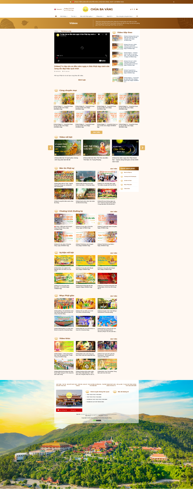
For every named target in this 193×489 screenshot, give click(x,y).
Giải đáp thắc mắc (61, 385)
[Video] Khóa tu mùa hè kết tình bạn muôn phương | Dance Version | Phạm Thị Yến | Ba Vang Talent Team (107, 330)
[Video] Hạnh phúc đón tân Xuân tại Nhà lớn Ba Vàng (85, 202)
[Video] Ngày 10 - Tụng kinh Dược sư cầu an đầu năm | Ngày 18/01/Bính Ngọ (128, 126)
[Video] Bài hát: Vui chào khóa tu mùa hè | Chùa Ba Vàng (85, 329)
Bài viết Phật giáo (86, 16)
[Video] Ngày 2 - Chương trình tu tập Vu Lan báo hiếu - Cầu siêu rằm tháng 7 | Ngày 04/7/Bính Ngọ (131, 54)
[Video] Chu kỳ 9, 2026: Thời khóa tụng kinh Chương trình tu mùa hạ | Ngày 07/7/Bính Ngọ (131, 46)
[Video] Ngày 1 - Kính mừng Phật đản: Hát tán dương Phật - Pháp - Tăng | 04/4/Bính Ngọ (63, 355)
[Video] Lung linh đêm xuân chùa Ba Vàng (63, 202)
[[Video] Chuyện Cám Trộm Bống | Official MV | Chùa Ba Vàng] (107, 303)
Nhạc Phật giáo (66, 295)
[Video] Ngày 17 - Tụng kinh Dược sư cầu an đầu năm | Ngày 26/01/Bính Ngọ (63, 108)
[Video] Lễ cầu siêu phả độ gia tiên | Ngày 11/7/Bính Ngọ (84, 268)
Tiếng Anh (59, 9)
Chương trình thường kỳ (71, 211)
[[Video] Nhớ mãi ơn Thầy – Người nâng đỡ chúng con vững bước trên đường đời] (64, 176)
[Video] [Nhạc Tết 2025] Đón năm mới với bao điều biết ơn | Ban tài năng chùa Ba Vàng (63, 312)
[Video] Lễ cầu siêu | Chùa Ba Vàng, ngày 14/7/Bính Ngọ (84, 227)
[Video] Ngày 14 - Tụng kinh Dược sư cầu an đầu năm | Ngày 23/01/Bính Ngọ (128, 108)
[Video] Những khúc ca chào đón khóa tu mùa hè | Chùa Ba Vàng (63, 329)
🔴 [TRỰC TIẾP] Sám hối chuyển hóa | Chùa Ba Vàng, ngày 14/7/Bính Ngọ (98, 2)
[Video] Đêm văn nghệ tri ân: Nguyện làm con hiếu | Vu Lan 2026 (62, 269)
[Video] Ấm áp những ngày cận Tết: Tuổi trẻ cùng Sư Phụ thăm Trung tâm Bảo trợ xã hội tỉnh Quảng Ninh (107, 203)
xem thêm (113, 168)
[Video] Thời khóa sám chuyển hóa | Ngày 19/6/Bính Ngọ (84, 245)
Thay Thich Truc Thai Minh (94, 397)
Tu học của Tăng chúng (129, 384)
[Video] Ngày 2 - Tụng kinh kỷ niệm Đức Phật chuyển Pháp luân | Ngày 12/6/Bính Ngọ (131, 79)
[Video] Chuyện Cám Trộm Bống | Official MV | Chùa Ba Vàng (107, 311)
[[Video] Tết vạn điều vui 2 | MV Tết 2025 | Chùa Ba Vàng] (85, 303)
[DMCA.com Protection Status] (96, 420)
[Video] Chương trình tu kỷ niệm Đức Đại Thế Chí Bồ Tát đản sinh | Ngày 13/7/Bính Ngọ (131, 38)
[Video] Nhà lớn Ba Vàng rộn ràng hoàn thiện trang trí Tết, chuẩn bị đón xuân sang (63, 373)
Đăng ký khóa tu (111, 385)
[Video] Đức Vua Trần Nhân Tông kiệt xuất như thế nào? (107, 372)
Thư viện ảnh (93, 385)
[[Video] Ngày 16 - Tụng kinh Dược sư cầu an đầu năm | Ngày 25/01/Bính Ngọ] (85, 98)
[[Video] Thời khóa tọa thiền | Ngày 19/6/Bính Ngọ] (107, 236)
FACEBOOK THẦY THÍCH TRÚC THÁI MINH (97, 399)
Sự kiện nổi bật (66, 252)
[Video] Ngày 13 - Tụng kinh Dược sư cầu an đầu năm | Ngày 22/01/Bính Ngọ (63, 126)
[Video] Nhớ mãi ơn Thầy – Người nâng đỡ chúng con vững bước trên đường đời (63, 185)
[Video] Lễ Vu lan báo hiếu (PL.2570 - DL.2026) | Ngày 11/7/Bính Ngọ (61, 287)
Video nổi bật (65, 137)
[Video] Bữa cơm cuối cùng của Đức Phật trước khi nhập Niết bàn (85, 354)
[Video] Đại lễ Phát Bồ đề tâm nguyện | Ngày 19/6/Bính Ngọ (84, 286)
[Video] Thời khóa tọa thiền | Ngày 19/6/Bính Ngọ (106, 245)
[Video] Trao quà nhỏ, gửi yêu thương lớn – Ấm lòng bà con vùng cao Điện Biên (106, 355)
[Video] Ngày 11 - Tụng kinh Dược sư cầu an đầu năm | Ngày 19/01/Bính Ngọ (107, 126)
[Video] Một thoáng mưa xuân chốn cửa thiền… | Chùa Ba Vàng (85, 184)
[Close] (173, 1)
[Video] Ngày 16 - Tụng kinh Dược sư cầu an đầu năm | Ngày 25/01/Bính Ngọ (85, 108)
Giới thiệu (63, 16)
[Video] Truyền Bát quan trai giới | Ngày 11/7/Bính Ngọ (107, 227)
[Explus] (82, 84)
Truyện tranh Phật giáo (109, 384)
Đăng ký (73, 410)
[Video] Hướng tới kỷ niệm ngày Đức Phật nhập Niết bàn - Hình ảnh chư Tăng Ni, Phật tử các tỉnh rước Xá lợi (85, 373)
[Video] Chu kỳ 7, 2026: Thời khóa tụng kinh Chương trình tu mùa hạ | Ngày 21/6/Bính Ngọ (131, 63)
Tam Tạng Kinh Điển (131, 385)
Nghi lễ (109, 16)
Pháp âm (99, 16)
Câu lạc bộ (119, 384)
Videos (56, 31)
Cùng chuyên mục (68, 90)
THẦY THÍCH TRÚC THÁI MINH (94, 394)
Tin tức (73, 16)
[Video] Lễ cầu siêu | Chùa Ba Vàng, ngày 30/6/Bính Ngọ (62, 245)
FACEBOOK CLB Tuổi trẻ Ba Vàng (95, 401)
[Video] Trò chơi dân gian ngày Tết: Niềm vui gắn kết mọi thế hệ (107, 184)
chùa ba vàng (102, 9)
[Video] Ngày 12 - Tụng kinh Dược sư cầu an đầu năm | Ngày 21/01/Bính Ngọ (84, 126)
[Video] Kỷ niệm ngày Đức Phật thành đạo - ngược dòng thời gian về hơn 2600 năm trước (125, 159)
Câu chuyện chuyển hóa (124, 16)
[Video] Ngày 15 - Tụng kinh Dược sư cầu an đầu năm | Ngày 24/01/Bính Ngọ (106, 108)
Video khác (64, 338)
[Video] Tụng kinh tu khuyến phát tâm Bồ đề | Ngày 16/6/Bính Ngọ (130, 71)
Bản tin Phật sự (66, 168)
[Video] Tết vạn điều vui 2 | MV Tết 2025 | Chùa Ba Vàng (84, 311)
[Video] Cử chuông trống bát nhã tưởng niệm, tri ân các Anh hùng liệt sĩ (107, 287)
